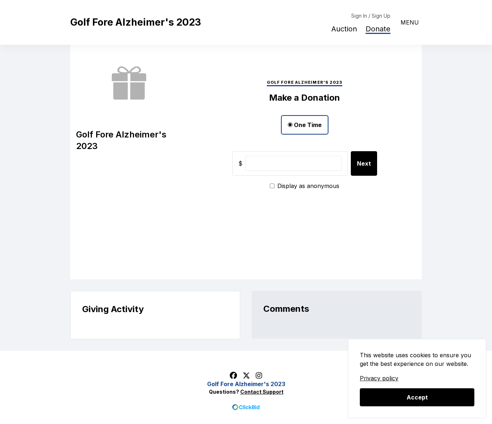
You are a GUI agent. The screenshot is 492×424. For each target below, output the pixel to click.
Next (364, 163)
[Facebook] (233, 375)
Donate (378, 29)
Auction (344, 29)
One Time (307, 124)
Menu (410, 22)
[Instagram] (259, 375)
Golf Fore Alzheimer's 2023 (135, 22)
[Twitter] (246, 375)
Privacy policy (379, 378)
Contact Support (261, 392)
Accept (417, 397)
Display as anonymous (308, 185)
